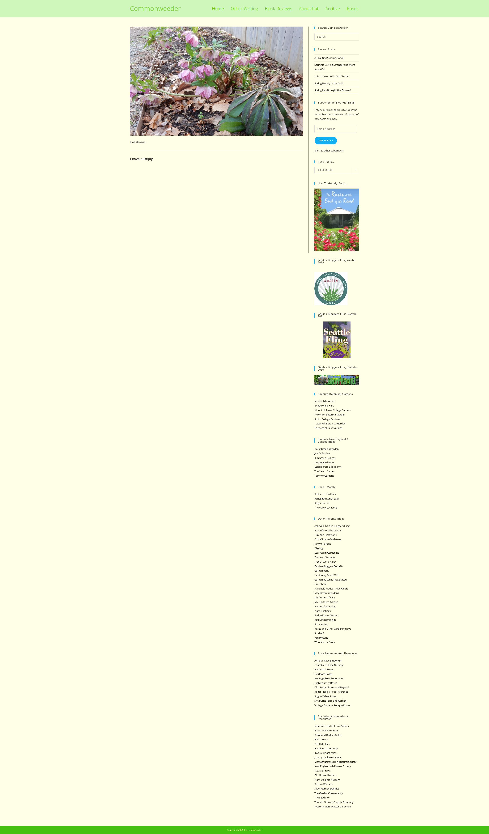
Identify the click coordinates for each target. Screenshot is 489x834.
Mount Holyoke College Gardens (332, 410)
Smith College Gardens (327, 419)
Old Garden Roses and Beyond (331, 687)
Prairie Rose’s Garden (326, 615)
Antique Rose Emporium (328, 660)
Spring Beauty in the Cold (328, 83)
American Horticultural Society (331, 726)
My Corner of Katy (324, 597)
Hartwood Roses (323, 669)
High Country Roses (325, 683)
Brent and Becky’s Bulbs (327, 735)
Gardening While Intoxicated (330, 579)
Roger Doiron (322, 503)
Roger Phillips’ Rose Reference (331, 691)
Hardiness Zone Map (326, 748)
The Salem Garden (324, 471)
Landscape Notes (324, 462)
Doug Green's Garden (326, 449)
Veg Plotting (321, 637)
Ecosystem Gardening (326, 552)
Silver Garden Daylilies (326, 788)
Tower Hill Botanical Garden (330, 423)
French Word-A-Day (325, 561)
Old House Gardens (325, 775)
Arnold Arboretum (324, 401)
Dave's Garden (322, 544)
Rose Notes (320, 624)
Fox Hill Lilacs (322, 744)
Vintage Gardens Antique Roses (332, 705)
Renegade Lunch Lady (326, 498)
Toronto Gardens (324, 475)
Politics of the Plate (325, 494)
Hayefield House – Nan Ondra (331, 588)
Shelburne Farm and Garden (330, 700)
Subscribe (325, 140)
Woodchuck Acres (324, 642)
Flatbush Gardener (325, 557)
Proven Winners (323, 784)
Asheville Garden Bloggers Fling (332, 526)
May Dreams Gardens (326, 593)
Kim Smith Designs (324, 458)
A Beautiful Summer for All (329, 58)
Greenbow (320, 584)
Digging (318, 548)
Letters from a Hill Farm (327, 466)
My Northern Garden (326, 602)
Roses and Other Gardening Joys (332, 628)
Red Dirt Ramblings (325, 619)
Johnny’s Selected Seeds (327, 757)
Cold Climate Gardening (327, 539)
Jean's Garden (322, 453)
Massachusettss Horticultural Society (335, 762)
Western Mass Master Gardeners (332, 806)
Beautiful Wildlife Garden (328, 530)
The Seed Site (322, 797)
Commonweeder (155, 8)
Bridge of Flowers (324, 405)
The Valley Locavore (325, 507)
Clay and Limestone (325, 535)
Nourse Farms (322, 770)
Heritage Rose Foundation (329, 678)
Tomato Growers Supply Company (334, 802)
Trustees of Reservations (328, 428)
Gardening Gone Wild (326, 575)
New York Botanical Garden (329, 414)
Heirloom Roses (323, 674)
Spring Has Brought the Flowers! (332, 90)
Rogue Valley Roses (325, 696)
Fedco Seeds (321, 739)
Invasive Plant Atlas (325, 753)
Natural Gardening (324, 606)
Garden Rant (321, 570)
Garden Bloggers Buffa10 (328, 566)
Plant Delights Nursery (327, 779)
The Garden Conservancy (328, 793)
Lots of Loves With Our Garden (331, 76)
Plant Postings (322, 611)
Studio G (319, 633)
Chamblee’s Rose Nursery (328, 665)
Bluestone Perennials (326, 730)
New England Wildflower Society (332, 766)
